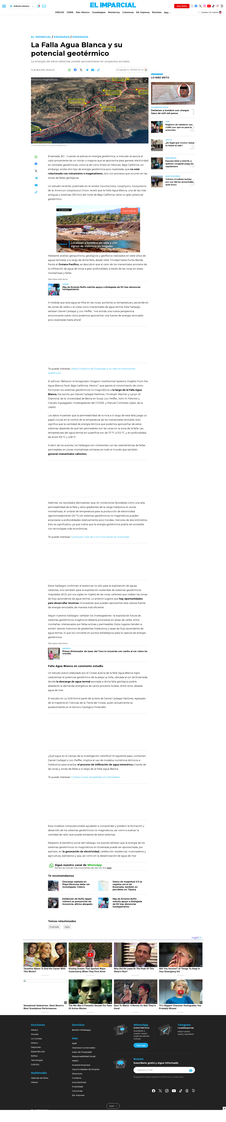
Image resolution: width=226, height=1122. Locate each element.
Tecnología (37, 1060)
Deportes (36, 1047)
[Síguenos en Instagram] (204, 6)
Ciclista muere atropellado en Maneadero (95, 777)
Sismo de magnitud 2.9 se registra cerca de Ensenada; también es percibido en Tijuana (127, 885)
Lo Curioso (36, 1038)
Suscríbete (182, 6)
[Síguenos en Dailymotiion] (193, 1090)
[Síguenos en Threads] (217, 6)
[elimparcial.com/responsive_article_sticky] (224, 1108)
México (34, 1030)
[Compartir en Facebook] (75, 69)
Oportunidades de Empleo (86, 1069)
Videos (34, 1082)
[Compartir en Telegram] (87, 69)
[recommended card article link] (54, 289)
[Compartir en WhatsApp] (69, 69)
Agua (67, 927)
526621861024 (142, 1028)
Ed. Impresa (142, 12)
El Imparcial (41, 36)
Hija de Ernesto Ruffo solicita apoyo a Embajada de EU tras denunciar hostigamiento (127, 903)
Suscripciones (79, 1082)
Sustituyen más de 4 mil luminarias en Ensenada (100, 537)
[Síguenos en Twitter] (200, 6)
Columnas (128, 12)
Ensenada (62, 36)
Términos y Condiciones (172, 1077)
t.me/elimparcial (186, 1028)
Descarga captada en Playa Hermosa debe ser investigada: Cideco (76, 884)
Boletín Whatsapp (81, 1030)
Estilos (34, 1056)
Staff (74, 1043)
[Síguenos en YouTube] (209, 6)
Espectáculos (38, 1051)
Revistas (157, 12)
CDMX (70, 12)
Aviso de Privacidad (82, 1052)
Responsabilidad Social (83, 1056)
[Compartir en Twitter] (81, 69)
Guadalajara (98, 12)
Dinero (34, 1043)
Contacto (76, 1078)
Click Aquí (140, 1045)
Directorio (77, 1073)
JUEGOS (59, 12)
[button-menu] (4, 6)
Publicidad (77, 1086)
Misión (75, 1060)
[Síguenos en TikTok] (213, 6)
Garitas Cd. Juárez (209, 12)
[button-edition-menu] (199, 12)
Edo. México (82, 12)
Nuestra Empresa (81, 1065)
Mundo (34, 1034)
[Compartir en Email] (92, 69)
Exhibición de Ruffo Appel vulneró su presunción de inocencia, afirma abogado (77, 901)
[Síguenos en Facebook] (196, 6)
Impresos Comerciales (83, 1047)
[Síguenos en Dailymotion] (222, 6)
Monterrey (114, 12)
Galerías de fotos (39, 1078)
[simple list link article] (173, 94)
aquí (109, 868)
